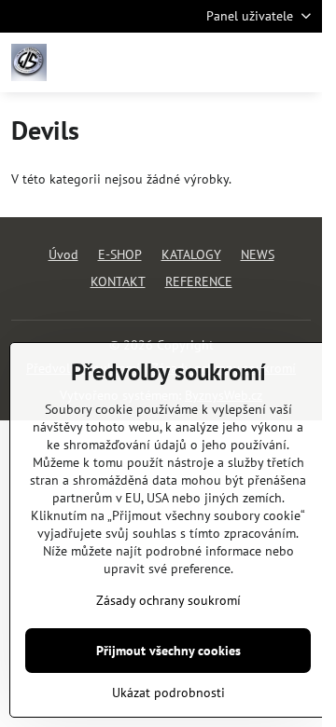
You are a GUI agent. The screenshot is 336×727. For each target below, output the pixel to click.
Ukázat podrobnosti (168, 692)
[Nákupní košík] (254, 62)
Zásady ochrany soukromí (168, 600)
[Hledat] (210, 62)
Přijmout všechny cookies (168, 650)
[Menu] (299, 62)
